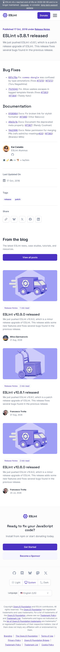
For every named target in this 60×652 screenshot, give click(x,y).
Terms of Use (47, 636)
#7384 (12, 95)
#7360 (48, 133)
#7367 (28, 125)
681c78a (12, 77)
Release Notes (42, 29)
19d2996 (13, 130)
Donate (44, 15)
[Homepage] (10, 15)
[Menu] (55, 15)
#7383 (44, 92)
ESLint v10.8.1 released (21, 392)
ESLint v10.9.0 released (21, 314)
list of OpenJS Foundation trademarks (24, 621)
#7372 (49, 80)
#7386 (23, 116)
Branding (8, 636)
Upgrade (25, 5)
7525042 (13, 89)
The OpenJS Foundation (27, 636)
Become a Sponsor (30, 555)
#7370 (40, 80)
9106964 (13, 113)
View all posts (30, 257)
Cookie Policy (48, 645)
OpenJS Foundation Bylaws (36, 640)
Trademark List (14, 618)
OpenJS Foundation (22, 606)
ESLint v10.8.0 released (21, 467)
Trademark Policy (48, 615)
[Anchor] (22, 70)
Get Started (30, 547)
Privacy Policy (14, 640)
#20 (41, 133)
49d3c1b (13, 121)
